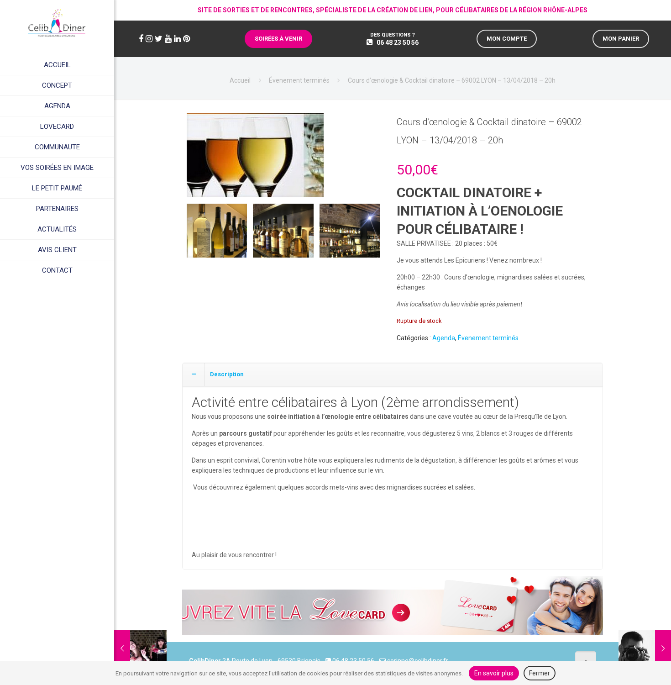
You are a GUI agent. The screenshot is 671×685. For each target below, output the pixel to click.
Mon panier (621, 38)
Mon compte (507, 38)
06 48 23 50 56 (398, 42)
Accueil (240, 80)
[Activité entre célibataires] (255, 158)
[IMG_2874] (217, 234)
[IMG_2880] (283, 234)
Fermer (539, 673)
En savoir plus (494, 673)
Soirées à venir (278, 38)
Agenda (443, 338)
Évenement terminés (299, 80)
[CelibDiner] (57, 23)
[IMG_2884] (350, 234)
